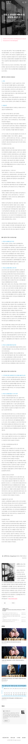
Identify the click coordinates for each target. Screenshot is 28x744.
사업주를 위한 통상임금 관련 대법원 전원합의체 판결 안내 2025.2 (11, 616)
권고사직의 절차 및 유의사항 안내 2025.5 (9, 613)
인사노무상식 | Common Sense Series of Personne (12, 609)
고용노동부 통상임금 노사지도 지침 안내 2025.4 (10, 614)
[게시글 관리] (8, 603)
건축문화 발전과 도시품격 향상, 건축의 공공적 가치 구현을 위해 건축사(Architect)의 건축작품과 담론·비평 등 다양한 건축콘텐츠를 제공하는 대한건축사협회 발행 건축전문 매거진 (11, 715)
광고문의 (24, 737)
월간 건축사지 (6, 711)
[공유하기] (7, 603)
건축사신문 (12, 737)
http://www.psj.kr (12, 598)
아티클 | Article (5, 608)
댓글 (3, 706)
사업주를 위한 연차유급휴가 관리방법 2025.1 (10, 620)
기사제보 (18, 737)
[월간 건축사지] (8, 2)
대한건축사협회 (5, 737)
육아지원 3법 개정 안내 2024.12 (7, 621)
